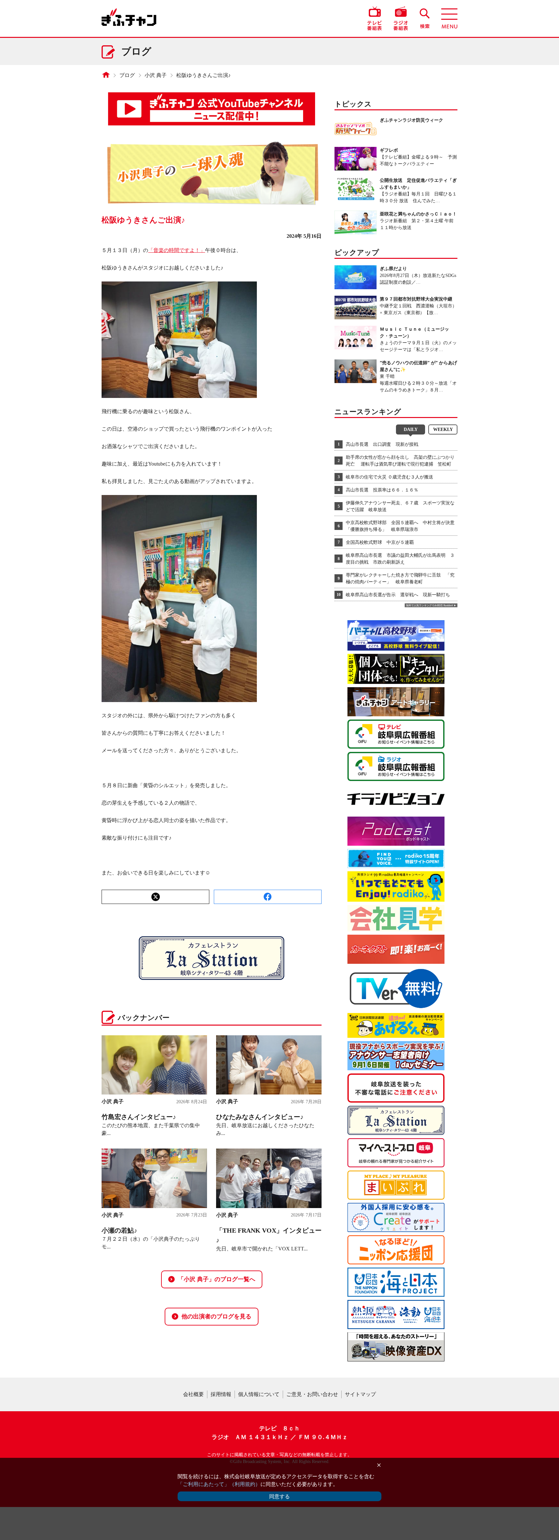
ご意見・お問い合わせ (312, 1394)
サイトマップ (360, 1394)
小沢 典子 (156, 75)
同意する (279, 1496)
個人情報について (259, 1394)
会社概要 (193, 1394)
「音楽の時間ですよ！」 (176, 250)
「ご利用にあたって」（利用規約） (219, 1484)
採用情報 (221, 1394)
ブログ (127, 75)
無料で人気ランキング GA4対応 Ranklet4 (429, 605)
